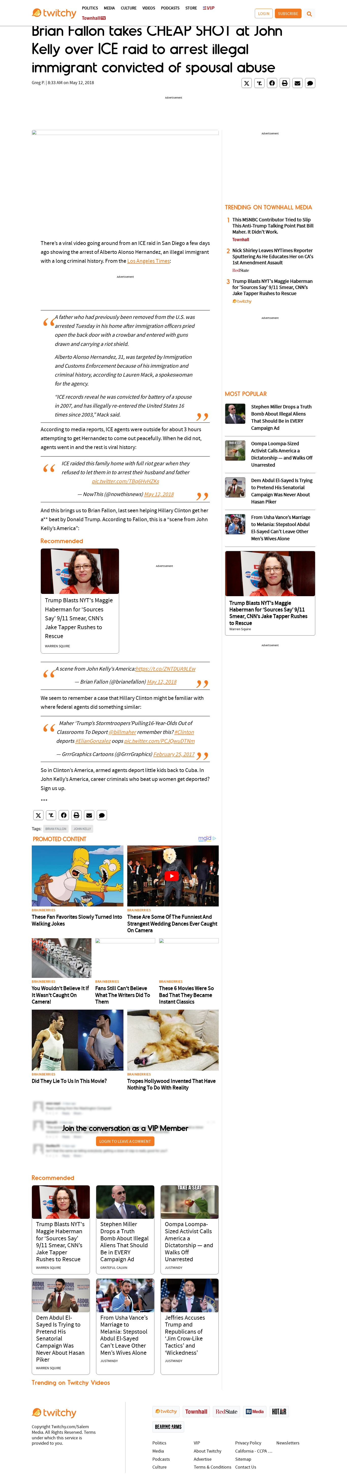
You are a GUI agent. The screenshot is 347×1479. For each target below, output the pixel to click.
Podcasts (170, 8)
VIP (197, 1443)
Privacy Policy (248, 1443)
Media (109, 8)
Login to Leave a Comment (125, 1141)
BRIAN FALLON (55, 828)
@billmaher (122, 732)
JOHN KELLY (82, 828)
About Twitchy (207, 1451)
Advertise (203, 1459)
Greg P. (38, 83)
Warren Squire (57, 646)
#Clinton (184, 732)
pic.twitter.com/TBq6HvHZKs (125, 482)
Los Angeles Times (148, 261)
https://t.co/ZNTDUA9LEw (165, 669)
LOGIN (264, 13)
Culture (128, 8)
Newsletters (287, 1443)
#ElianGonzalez (93, 741)
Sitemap (243, 1459)
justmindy (173, 1268)
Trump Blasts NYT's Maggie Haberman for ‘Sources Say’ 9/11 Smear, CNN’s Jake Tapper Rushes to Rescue (79, 619)
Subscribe (288, 13)
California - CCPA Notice (254, 1451)
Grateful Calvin (113, 1268)
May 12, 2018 (159, 495)
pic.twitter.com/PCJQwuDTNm (159, 741)
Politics (90, 8)
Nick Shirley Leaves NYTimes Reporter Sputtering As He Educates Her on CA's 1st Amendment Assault (272, 257)
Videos (149, 8)
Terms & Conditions (212, 1467)
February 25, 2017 (173, 755)
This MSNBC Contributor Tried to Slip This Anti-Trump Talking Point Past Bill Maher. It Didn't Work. (272, 226)
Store (191, 8)
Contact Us (245, 1467)
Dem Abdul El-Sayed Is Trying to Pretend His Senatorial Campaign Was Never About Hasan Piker (60, 1339)
